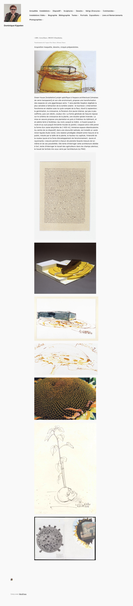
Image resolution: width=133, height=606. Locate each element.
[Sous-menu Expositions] (99, 15)
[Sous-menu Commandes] (114, 10)
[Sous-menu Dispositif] (61, 10)
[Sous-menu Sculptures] (73, 10)
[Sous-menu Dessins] (83, 10)
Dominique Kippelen (13, 25)
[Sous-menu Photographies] (42, 19)
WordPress (22, 594)
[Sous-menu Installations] (50, 10)
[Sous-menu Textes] (78, 15)
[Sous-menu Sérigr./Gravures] (100, 10)
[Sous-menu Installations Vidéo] (45, 15)
